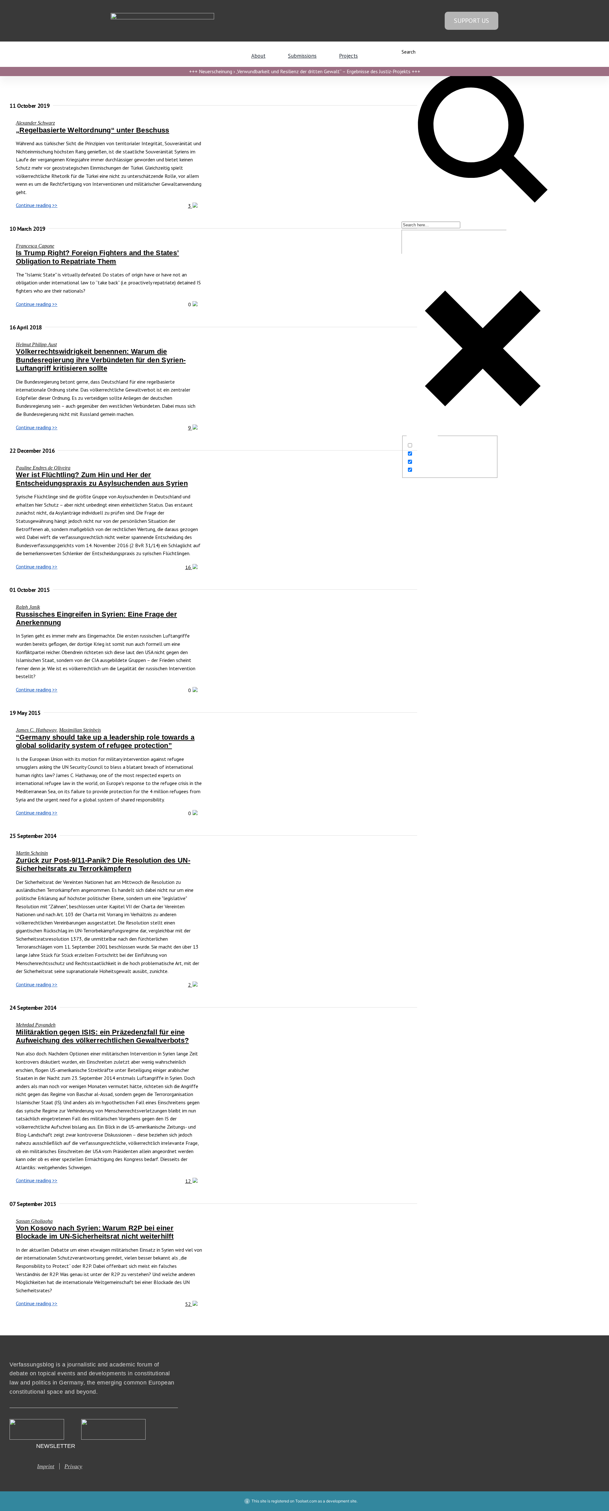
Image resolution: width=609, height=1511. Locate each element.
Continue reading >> (36, 205)
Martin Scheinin (32, 853)
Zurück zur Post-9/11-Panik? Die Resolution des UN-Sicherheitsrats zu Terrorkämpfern (103, 864)
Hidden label (427, 445)
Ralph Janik (28, 607)
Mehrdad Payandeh (36, 1025)
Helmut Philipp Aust (36, 344)
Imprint (45, 1466)
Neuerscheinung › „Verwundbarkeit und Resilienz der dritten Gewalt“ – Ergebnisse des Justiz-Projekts (304, 71)
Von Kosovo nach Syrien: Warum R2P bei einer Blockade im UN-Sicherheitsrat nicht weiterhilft (95, 1232)
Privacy (73, 1466)
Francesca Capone (35, 246)
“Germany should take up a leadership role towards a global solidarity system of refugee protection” (105, 741)
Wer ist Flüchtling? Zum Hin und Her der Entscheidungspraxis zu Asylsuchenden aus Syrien (102, 479)
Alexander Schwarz (35, 123)
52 (188, 1304)
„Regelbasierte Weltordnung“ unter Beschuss (92, 130)
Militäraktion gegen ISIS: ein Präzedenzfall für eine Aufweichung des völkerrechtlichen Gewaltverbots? (102, 1036)
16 (188, 567)
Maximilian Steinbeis (80, 730)
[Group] (162, 15)
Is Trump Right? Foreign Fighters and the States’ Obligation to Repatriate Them (97, 257)
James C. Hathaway (36, 730)
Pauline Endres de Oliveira (43, 467)
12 (188, 1181)
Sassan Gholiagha (34, 1221)
